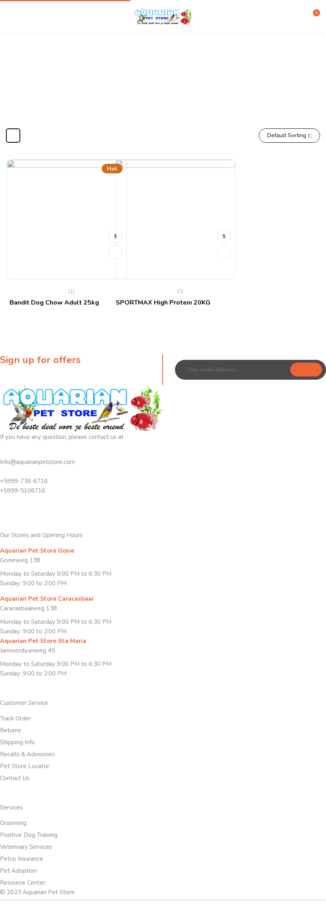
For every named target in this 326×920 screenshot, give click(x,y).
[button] (313, 16)
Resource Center (22, 883)
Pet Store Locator (24, 766)
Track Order (15, 718)
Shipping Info (17, 742)
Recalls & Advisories (27, 754)
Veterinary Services (26, 847)
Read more (115, 236)
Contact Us (14, 778)
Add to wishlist (115, 252)
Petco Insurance (21, 859)
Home (126, 88)
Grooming (13, 823)
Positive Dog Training (29, 835)
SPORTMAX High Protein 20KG (163, 302)
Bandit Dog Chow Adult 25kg (54, 302)
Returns (10, 730)
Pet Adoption (18, 871)
